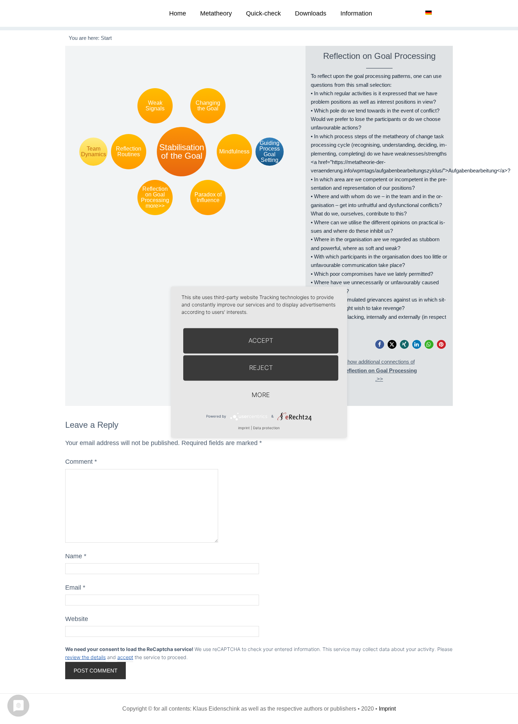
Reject (261, 367)
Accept (260, 340)
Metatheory (216, 13)
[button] (379, 344)
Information (356, 13)
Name (75, 556)
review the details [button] (85, 657)
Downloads (310, 13)
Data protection (266, 428)
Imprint (387, 709)
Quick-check (263, 13)
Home (177, 13)
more (261, 394)
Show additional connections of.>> (379, 370)
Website (76, 618)
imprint (244, 428)
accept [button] (125, 657)
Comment (81, 461)
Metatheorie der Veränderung (91, 13)
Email (75, 587)
